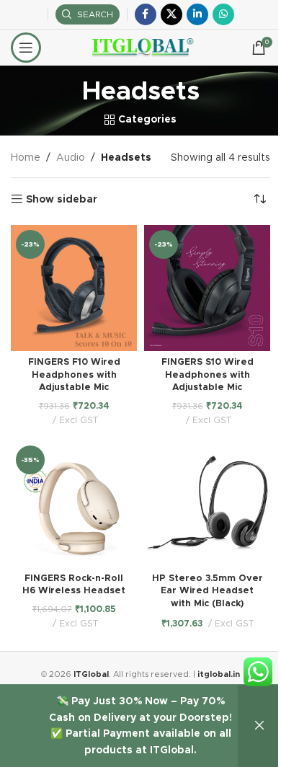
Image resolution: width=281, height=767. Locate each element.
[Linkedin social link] (197, 14)
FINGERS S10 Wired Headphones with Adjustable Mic (207, 375)
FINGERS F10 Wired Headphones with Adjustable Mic (74, 375)
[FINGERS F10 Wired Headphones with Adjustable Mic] (74, 288)
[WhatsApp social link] (223, 14)
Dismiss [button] (259, 726)
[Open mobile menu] (26, 47)
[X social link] (171, 14)
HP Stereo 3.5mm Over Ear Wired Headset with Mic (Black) (207, 591)
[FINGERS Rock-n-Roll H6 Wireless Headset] (74, 503)
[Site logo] (140, 48)
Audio (70, 158)
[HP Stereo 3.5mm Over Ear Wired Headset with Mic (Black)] (207, 503)
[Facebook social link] (145, 14)
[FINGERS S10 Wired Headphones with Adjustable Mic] (207, 288)
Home (25, 158)
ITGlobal (91, 674)
